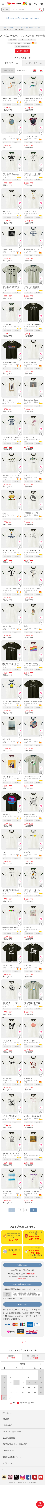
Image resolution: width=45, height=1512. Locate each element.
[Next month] (41, 1364)
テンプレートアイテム (34, 63)
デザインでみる (22, 70)
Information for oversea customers (22, 18)
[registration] (20, 90)
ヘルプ (23, 1342)
